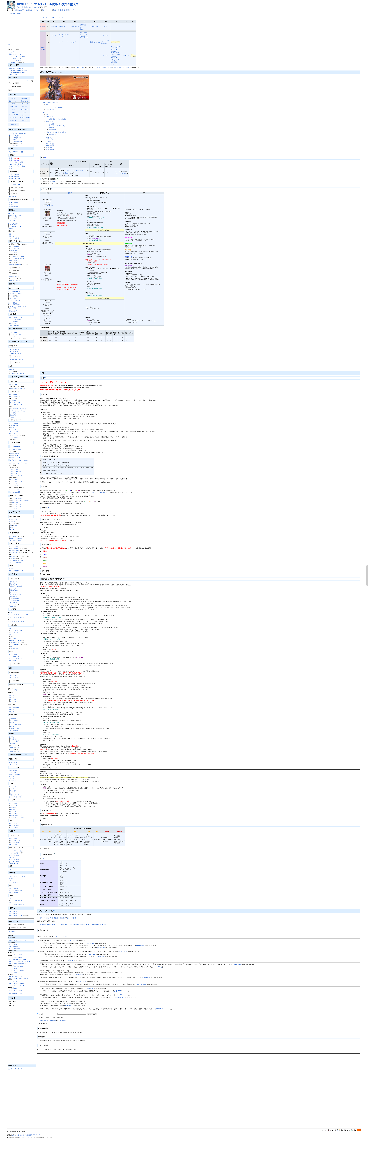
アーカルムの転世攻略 (15, 449)
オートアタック (13, 298)
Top (18, 7)
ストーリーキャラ (14, 592)
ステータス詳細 (50, 109)
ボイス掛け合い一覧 (14, 656)
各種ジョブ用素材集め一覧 (16, 570)
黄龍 (81, 27)
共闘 (24, 112)
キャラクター (13, 106)
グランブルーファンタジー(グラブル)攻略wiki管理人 (22, 1135)
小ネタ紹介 (12, 220)
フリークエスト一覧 (15, 396)
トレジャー (13, 788)
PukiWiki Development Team (25, 1137)
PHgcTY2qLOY (92, 954)
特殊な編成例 (13, 260)
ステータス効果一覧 (14, 238)
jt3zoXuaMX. (118, 995)
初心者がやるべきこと (15, 135)
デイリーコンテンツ (13, 223)
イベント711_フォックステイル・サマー (19, 961)
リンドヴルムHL (84, 37)
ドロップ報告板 (50, 149)
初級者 (12, 280)
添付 (43, 10)
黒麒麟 (82, 29)
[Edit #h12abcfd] (48, 507)
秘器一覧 (12, 556)
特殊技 (70, 193)
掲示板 (13, 98)
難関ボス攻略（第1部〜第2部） (18, 388)
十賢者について (13, 602)
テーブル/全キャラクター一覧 (16, 983)
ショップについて (13, 803)
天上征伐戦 (13, 415)
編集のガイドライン (16, 68)
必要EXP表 (12, 234)
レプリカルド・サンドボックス (19, 460)
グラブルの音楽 (13, 838)
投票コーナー (12, 869)
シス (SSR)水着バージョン (16, 976)
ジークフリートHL (115, 54)
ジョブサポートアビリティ (16, 560)
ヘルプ (72, 10)
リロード (48, 10)
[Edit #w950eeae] (54, 853)
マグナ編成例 (13, 252)
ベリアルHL (114, 49)
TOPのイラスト (13, 844)
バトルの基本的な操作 (16, 137)
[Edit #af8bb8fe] (65, 71)
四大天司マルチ (94, 26)
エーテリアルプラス (15, 642)
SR (14, 606)
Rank (14, 145)
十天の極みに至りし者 (16, 404)
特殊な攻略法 (52, 134)
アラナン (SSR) (13, 981)
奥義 (10, 634)
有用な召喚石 (52, 129)
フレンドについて (13, 764)
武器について (12, 675)
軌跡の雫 (12, 809)
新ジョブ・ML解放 (15, 402)
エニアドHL (62, 36)
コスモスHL (114, 57)
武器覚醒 (11, 711)
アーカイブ (13, 117)
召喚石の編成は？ (14, 250)
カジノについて (13, 823)
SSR (11, 606)
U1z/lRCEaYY (69, 1005)
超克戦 (12, 417)
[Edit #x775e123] (45, 157)
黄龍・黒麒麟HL (84, 32)
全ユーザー (17, 280)
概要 (47, 104)
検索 (61, 10)
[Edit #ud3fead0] (49, 929)
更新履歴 (23, 56)
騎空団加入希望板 (15, 178)
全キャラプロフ (13, 654)
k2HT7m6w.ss (238, 964)
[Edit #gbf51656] (51, 486)
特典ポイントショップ (16, 815)
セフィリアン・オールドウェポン (20, 500)
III (13, 525)
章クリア (18, 145)
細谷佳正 (45, 858)
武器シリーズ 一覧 (14, 677)
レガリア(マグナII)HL (64, 34)
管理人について (14, 74)
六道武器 (12, 726)
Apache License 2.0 (37, 1139)
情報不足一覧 (13, 62)
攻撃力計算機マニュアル (15, 317)
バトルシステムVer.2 (14, 300)
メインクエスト (13, 384)
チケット (12, 793)
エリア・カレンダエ (15, 483)
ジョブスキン (12, 568)
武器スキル (12, 697)
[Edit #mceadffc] (51, 393)
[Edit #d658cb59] (52, 188)
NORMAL (12, 373)
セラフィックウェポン (16, 724)
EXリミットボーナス (15, 640)
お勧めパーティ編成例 (15, 264)
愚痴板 (11, 168)
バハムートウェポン (15, 728)
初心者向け (24, 98)
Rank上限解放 (14, 400)
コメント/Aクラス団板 (15, 948)
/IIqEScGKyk (73, 940)
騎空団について (13, 762)
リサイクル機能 (13, 217)
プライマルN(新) (75, 26)
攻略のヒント (24, 101)
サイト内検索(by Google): (14, 86)
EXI (11, 530)
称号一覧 (11, 776)
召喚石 (13, 112)
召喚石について (13, 737)
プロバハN (83, 24)
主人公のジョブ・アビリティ (57, 126)
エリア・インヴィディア (16, 479)
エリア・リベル (14, 485)
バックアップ (37, 10)
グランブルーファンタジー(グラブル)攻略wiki (23, 1134)
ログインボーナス (13, 770)
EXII (14, 530)
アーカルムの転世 (25, 117)
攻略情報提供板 (50, 146)
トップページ (13, 52)
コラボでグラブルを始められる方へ (18, 133)
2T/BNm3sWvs (78, 974)
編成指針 (51, 124)
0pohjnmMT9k (118, 991)
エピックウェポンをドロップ (17, 411)
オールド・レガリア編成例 (17, 256)
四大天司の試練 (14, 431)
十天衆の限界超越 (14, 600)
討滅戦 (11, 228)
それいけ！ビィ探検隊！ (15, 774)
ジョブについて (13, 519)
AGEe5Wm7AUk (68, 960)
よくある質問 (12, 218)
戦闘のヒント (24, 104)
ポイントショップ (14, 813)
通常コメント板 (50, 144)
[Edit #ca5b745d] (45, 377)
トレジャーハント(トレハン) (16, 293)
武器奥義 (11, 695)
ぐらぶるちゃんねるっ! (15, 853)
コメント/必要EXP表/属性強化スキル (18, 978)
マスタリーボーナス (15, 644)
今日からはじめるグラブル (16, 915)
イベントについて (13, 332)
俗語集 (11, 902)
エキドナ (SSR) (13, 968)
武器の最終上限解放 (14, 707)
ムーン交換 (13, 811)
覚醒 (11, 646)
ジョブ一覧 (12, 521)
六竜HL (91, 41)
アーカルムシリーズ (18, 498)
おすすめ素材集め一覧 (15, 797)
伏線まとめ (12, 880)
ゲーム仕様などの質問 (16, 162)
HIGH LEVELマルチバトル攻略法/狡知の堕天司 (48, 4)
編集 (16, 10)
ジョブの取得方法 (13, 536)
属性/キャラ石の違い (14, 276)
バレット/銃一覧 (14, 552)
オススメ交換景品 (14, 825)
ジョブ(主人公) (13, 104)
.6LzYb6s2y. (158, 967)
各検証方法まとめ (14, 325)
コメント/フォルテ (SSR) (15, 990)
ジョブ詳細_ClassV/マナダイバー (17, 959)
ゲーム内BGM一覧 (15, 840)
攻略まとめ (11, 213)
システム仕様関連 (13, 321)
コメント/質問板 (13, 972)
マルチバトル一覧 (13, 351)
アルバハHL (104, 55)
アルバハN (104, 26)
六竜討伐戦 (13, 413)
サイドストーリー (14, 336)
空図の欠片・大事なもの (16, 795)
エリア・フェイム (16, 471)
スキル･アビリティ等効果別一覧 (17, 306)
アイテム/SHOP (13, 115)
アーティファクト (14, 648)
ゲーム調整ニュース (15, 58)
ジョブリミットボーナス (15, 562)
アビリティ (12, 628)
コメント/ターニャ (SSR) (15, 954)
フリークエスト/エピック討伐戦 (121, 67)
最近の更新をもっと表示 (15, 993)
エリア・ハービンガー (17, 475)
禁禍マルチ (104, 43)
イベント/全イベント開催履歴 (16, 970)
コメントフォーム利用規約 (18, 70)
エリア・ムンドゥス (15, 489)
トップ (10, 10)
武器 (13, 109)
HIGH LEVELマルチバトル (16, 359)
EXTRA (22, 373)
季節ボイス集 (12, 660)
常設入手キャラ (14, 590)
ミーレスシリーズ (16, 504)
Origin (11, 528)
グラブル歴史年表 (13, 888)
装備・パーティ (13, 101)
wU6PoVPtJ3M (160, 1009)
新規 (54, 10)
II (11, 525)
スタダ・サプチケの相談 (17, 166)
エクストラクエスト (14, 423)
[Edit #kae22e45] (46, 372)
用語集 (11, 898)
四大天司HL (83, 36)
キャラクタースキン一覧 (15, 658)
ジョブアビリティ (13, 546)
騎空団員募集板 (14, 176)
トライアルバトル (13, 296)
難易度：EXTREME (15, 457)
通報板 (11, 204)
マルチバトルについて (15, 349)
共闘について (12, 369)
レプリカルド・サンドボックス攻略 (18, 463)
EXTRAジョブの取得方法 (16, 540)
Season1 (12, 863)
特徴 (47, 114)
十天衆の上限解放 (14, 598)
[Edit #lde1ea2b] (51, 824)
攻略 (44, 112)
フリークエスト (13, 394)
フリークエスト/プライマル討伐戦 (103, 67)
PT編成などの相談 (15, 164)
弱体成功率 (13, 323)
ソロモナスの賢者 (15, 492)
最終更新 (66, 10)
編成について (49, 121)
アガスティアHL (115, 59)
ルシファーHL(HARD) (116, 46)
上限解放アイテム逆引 (16, 586)
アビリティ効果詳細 (14, 304)
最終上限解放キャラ (15, 584)
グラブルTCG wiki (36, 1134)
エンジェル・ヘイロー (15, 226)
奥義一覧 (11, 236)
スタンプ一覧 (12, 778)
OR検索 (12, 83)
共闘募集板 (12, 196)
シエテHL (113, 56)
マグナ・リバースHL (95, 42)
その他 (22, 617)
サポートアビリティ (15, 632)
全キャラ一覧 (12, 588)
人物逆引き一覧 (13, 582)
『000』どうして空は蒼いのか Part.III (74, 170)
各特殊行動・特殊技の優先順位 (57, 119)
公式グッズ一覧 (13, 913)
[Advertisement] (22, 31)
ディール (11, 295)
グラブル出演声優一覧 (15, 882)
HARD (17, 373)
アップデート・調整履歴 (56, 107)
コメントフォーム (48, 141)
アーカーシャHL (105, 40)
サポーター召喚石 (14, 741)
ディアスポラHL (115, 53)
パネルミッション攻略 (16, 141)
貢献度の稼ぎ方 (13, 311)
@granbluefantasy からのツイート (17, 1069)
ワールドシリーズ (16, 506)
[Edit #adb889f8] (49, 1044)
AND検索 (30, 81)
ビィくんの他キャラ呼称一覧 (16, 904)
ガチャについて (14, 56)
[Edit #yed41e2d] (57, 178)
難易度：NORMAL (15, 453)
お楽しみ (24, 120)
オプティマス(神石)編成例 (17, 258)
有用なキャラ (52, 127)
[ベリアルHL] (64, 87)
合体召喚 (12, 743)
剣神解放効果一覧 (14, 550)
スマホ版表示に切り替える (15, 13)
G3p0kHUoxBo (140, 945)
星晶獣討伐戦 (54, 26)
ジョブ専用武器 (14, 720)
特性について (49, 116)
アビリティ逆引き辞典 (16, 630)
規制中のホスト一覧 (16, 152)
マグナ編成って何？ (15, 248)
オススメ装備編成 (14, 246)
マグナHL (53, 35)
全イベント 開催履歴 (15, 334)
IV (15, 525)
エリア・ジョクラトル (16, 481)
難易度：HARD (14, 455)
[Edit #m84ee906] (65, 578)
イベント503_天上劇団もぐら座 (17, 963)
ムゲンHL (113, 51)
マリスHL (73, 41)
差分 (31, 10)
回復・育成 (13, 791)
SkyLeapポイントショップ (17, 817)
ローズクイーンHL (63, 42)
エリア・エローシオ (16, 469)
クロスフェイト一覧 (15, 594)
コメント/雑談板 (13, 944)
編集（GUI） (21, 10)
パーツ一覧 (13, 558)
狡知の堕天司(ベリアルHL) (50, 102)
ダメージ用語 (12, 308)
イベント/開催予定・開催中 (16, 966)
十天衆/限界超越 (13, 988)
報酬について (49, 137)
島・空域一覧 (12, 780)
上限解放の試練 (13, 224)
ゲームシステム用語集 (16, 900)
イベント (24, 106)
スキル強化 (13, 699)
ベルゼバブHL (114, 48)
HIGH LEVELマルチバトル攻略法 (29, 7)
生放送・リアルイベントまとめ (17, 876)
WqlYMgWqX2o (101, 947)
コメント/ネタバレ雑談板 (15, 957)
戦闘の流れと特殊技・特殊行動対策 (56, 132)
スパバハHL (126, 55)
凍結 (27, 10)
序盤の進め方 (13, 139)
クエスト (24, 115)
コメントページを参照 (61, 936)
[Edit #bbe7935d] (54, 910)
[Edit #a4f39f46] (49, 1027)
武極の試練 (114, 61)
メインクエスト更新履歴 (15, 890)
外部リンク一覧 (13, 911)
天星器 (12, 722)
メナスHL (73, 42)
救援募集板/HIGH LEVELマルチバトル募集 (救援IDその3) (56, 924)
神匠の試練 (114, 64)
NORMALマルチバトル (15, 353)
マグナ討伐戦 (62, 26)
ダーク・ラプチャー (68, 172)
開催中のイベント (15, 54)
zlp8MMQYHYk (90, 988)
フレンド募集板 (14, 174)
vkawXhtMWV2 (119, 997)
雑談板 (11, 158)
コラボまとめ (12, 878)
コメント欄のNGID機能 (17, 72)
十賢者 (15, 508)
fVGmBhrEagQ (89, 943)
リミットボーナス (14, 638)
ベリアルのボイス (51, 139)
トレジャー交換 (14, 805)
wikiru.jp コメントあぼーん (12, 1139)
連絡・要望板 (13, 202)
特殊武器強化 (12, 718)
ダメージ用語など (12, 303)
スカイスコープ (13, 772)
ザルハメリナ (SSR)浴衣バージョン (18, 940)
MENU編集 (12, 931)
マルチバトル (24, 109)
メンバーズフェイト (14, 437)
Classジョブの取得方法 (16, 538)
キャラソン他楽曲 (14, 842)
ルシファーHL (83, 34)
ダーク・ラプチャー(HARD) (97, 492)
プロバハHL (104, 35)
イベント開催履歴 (13, 892)
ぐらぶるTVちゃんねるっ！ (16, 851)
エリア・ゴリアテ (16, 473)
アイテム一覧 (12, 786)
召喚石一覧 (13, 739)
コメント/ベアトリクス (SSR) (16, 985)
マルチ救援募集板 (15, 185)
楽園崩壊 (66, 173)
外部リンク (13, 120)
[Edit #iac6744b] (60, 455)
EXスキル (11, 709)
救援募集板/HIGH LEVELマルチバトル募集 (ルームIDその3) (89, 924)
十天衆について (13, 596)
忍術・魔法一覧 (14, 548)
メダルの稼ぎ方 (14, 827)
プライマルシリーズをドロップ (18, 408)
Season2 (18, 863)
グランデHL (104, 42)
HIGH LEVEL (43, 48)
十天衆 (22, 614)
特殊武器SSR (15, 690)
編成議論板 (49, 147)
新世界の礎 (15, 502)
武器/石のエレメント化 (15, 215)
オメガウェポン (14, 730)
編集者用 (13, 124)
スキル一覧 (13, 701)
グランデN (83, 25)
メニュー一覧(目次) (15, 60)
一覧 (58, 10)
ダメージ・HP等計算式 (15, 319)
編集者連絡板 (13, 206)
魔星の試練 (114, 62)
